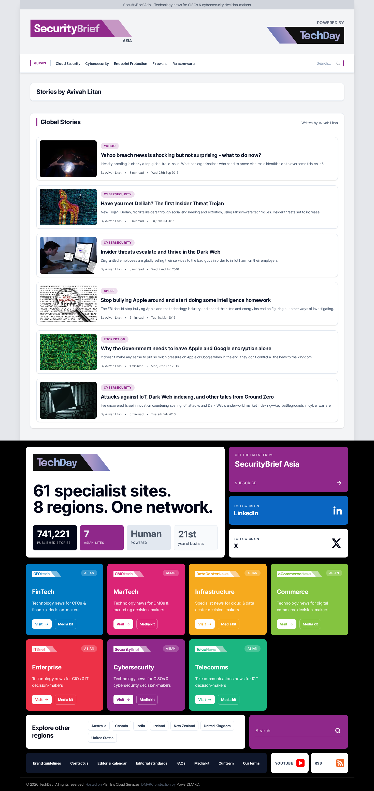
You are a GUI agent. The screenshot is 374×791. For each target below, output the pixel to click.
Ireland (159, 726)
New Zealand (184, 726)
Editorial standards (151, 763)
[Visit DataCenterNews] (217, 574)
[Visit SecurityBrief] (136, 649)
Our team (226, 763)
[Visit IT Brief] (54, 649)
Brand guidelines (47, 763)
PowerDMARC (188, 784)
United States (102, 738)
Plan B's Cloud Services (121, 784)
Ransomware (183, 63)
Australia (98, 726)
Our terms (251, 763)
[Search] (338, 63)
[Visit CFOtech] (54, 574)
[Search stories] (338, 731)
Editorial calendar (112, 763)
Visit (38, 624)
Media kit (65, 624)
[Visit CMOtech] (136, 574)
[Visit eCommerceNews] (299, 574)
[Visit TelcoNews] (217, 649)
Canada (121, 726)
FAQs (181, 763)
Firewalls (159, 63)
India (141, 726)
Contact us (79, 763)
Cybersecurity (97, 63)
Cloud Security (68, 63)
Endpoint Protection (130, 63)
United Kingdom (217, 726)
